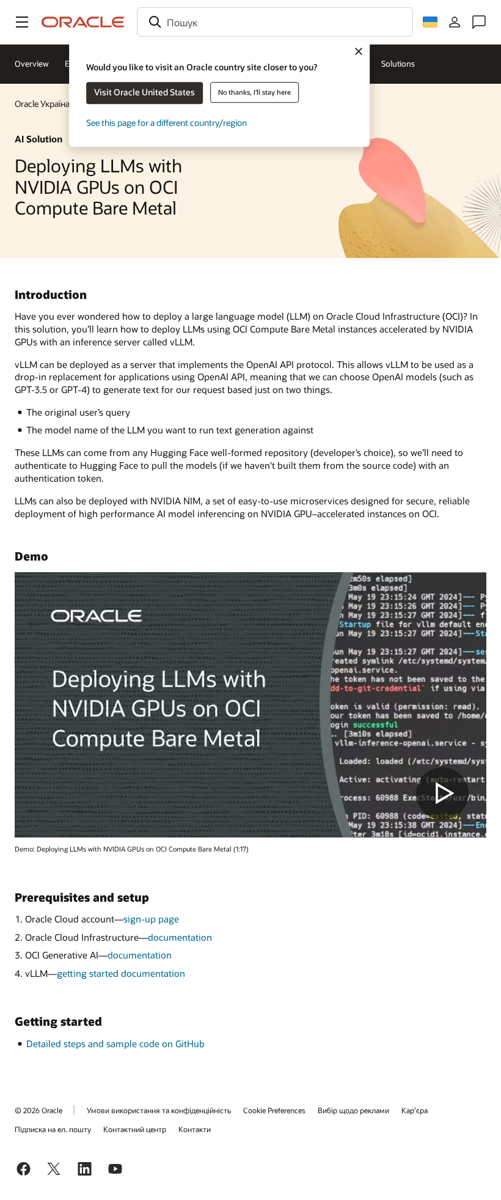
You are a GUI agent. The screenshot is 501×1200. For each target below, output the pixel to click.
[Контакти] (479, 22)
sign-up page (151, 919)
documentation (180, 937)
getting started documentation (121, 973)
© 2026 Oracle (38, 1110)
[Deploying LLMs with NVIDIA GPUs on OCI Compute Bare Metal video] (250, 704)
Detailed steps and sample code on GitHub (115, 1043)
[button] (22, 22)
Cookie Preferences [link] (274, 1110)
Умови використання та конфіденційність (159, 1110)
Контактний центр (134, 1129)
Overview (32, 63)
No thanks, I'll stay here (254, 92)
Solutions (398, 63)
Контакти (194, 1129)
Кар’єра (414, 1110)
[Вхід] (454, 22)
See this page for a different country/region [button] (166, 122)
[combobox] (275, 22)
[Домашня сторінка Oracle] (83, 22)
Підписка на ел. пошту (53, 1129)
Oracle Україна (42, 103)
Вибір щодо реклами (353, 1110)
